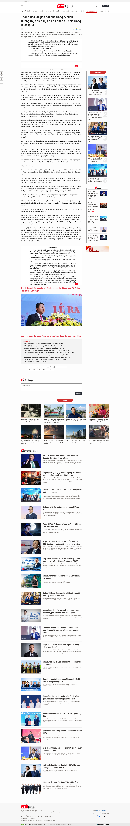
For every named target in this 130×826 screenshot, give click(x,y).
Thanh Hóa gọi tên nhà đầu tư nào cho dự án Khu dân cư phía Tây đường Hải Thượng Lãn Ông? (49, 352)
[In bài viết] (73, 29)
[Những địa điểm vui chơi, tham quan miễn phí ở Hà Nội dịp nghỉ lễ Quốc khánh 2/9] (31, 432)
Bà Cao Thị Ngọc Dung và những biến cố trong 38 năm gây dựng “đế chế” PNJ (95, 138)
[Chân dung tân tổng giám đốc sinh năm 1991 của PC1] (103, 229)
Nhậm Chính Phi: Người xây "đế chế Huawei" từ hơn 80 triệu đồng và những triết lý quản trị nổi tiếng (62, 542)
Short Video (74, 11)
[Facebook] (70, 29)
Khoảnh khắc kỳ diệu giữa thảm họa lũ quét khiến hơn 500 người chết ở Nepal (99, 442)
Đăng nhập (105, 5)
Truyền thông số (104, 11)
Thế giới (81, 11)
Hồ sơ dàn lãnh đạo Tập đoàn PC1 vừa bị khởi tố (60, 782)
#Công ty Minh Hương (33, 367)
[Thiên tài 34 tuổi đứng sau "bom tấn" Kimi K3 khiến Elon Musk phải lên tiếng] (103, 237)
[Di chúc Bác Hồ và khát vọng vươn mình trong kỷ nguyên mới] (31, 411)
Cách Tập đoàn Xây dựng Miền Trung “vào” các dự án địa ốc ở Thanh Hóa (51, 336)
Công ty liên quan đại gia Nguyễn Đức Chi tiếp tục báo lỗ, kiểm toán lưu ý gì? (76, 420)
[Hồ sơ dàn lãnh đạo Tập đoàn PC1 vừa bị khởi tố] (31, 787)
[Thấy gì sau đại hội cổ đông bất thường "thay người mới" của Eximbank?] (97, 170)
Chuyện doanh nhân (91, 11)
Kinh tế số (41, 11)
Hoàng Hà (26, 29)
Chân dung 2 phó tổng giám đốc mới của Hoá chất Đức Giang (62, 663)
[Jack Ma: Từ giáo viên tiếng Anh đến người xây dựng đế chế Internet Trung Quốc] (103, 193)
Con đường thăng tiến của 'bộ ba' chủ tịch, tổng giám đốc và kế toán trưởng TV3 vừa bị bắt (61, 697)
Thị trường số (64, 11)
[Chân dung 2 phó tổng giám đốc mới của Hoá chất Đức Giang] (31, 667)
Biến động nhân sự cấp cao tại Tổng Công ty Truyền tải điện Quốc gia (95, 159)
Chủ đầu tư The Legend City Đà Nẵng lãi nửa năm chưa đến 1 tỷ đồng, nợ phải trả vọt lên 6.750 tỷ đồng (54, 420)
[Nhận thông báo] (97, 6)
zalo (99, 816)
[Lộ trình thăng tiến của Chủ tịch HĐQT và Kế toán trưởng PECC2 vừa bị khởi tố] (97, 82)
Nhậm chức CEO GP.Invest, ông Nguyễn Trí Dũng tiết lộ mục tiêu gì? (61, 645)
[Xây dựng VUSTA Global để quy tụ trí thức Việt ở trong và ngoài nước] (99, 411)
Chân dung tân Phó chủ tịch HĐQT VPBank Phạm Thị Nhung (61, 577)
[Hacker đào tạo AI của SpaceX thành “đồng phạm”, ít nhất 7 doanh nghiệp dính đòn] (54, 432)
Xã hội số (27, 11)
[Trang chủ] (22, 11)
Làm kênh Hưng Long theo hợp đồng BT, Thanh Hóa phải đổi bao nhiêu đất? (44, 348)
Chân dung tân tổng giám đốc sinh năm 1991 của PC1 (93, 229)
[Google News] (79, 29)
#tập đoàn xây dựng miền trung (47, 367)
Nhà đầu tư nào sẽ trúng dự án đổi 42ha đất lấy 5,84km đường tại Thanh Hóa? (45, 359)
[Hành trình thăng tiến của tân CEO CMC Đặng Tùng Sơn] (31, 719)
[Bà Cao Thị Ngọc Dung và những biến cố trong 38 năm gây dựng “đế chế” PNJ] (97, 128)
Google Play (106, 824)
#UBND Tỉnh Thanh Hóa (61, 367)
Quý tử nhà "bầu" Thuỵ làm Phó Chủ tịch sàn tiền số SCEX (62, 731)
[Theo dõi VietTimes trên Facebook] (97, 816)
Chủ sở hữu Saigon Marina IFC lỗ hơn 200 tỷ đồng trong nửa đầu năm (76, 441)
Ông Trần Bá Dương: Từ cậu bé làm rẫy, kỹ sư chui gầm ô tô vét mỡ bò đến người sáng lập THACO (61, 559)
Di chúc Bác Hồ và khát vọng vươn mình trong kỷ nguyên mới (30, 420)
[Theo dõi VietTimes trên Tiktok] (104, 816)
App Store (100, 824)
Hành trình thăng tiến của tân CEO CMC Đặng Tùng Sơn (62, 714)
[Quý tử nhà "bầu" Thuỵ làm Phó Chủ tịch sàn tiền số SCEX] (31, 736)
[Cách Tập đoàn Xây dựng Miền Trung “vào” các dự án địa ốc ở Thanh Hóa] (51, 314)
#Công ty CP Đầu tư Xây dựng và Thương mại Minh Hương (41, 369)
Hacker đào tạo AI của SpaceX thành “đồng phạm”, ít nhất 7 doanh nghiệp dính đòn (53, 442)
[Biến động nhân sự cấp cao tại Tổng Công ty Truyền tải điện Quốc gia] (97, 150)
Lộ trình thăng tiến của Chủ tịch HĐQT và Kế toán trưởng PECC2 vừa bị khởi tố (95, 93)
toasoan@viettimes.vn (101, 810)
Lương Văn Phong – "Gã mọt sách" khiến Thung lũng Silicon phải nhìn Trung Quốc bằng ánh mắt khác (95, 116)
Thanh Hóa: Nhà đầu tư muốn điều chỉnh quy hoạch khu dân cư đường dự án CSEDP (46, 355)
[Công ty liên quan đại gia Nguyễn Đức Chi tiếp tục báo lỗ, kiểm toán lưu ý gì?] (76, 411)
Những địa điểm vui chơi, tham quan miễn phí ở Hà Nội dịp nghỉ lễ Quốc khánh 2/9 (30, 442)
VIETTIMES (65, 6)
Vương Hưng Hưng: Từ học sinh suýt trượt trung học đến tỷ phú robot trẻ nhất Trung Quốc (61, 611)
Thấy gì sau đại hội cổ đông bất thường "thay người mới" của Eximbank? (95, 180)
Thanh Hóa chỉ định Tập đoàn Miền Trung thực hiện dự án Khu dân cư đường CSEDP (46, 350)
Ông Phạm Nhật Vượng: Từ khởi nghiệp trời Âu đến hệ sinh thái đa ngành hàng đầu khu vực (93, 207)
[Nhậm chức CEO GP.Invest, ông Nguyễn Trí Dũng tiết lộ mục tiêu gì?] (31, 650)
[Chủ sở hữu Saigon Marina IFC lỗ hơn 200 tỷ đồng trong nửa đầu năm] (76, 432)
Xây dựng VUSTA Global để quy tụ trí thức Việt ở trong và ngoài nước (98, 420)
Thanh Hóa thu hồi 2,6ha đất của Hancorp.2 (35, 361)
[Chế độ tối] (100, 6)
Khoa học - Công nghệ (52, 11)
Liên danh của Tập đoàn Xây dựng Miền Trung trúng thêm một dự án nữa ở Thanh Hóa (47, 357)
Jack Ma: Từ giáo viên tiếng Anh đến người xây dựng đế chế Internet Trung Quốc (93, 195)
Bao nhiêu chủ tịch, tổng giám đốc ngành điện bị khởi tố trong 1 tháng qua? (61, 680)
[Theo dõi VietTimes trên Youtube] (102, 816)
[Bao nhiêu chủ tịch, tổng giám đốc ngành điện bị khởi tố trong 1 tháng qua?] (31, 684)
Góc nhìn (34, 11)
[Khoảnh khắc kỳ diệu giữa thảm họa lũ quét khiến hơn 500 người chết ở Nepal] (99, 432)
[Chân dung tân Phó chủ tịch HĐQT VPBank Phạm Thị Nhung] (31, 581)
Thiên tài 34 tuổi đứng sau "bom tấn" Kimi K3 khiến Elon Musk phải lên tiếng (93, 238)
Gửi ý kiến (78, 393)
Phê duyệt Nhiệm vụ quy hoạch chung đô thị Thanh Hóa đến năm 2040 (43, 346)
